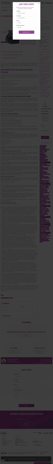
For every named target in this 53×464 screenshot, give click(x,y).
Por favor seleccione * (20, 25)
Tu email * (18, 20)
